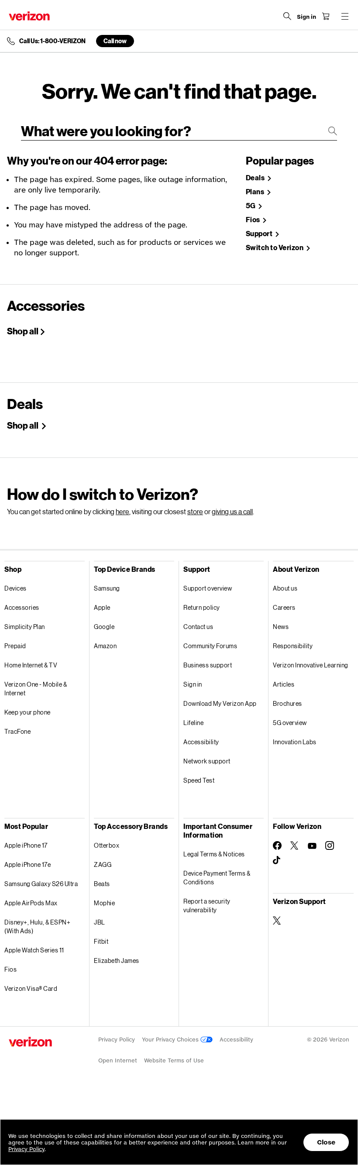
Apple (102, 607)
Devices (15, 588)
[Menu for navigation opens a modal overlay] (345, 16)
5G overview (290, 722)
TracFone (17, 731)
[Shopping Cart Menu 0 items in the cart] (325, 16)
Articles (283, 684)
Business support (207, 665)
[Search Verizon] (287, 16)
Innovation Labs (295, 742)
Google (104, 626)
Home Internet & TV (30, 665)
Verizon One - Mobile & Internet (35, 688)
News (281, 626)
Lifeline (193, 722)
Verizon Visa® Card (30, 988)
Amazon (105, 646)
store (195, 511)
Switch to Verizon (275, 247)
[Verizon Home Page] (29, 16)
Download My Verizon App (220, 703)
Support (260, 233)
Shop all (22, 330)
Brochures (287, 703)
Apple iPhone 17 (26, 845)
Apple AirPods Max (31, 903)
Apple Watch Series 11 (34, 950)
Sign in (192, 684)
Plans (255, 192)
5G (251, 206)
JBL (99, 922)
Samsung (107, 588)
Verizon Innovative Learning (310, 665)
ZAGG (102, 864)
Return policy (201, 607)
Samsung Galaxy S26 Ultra (41, 883)
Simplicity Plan (24, 626)
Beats (102, 883)
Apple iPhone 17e (27, 864)
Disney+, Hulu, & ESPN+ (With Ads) (37, 926)
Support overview (207, 588)
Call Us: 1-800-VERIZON (52, 41)
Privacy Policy (116, 1039)
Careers (284, 607)
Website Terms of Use (174, 1060)
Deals (256, 178)
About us (285, 588)
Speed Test (198, 780)
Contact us (198, 626)
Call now (115, 41)
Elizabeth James (116, 960)
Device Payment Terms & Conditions (216, 877)
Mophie (104, 903)
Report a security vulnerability (207, 905)
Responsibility (293, 646)
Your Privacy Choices (171, 1039)
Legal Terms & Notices (214, 854)
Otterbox (106, 845)
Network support (207, 761)
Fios (254, 219)
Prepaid (15, 646)
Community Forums (210, 646)
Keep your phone (27, 712)
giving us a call (232, 511)
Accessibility (201, 742)
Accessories (21, 607)
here (122, 511)
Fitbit (101, 941)
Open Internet (117, 1060)
